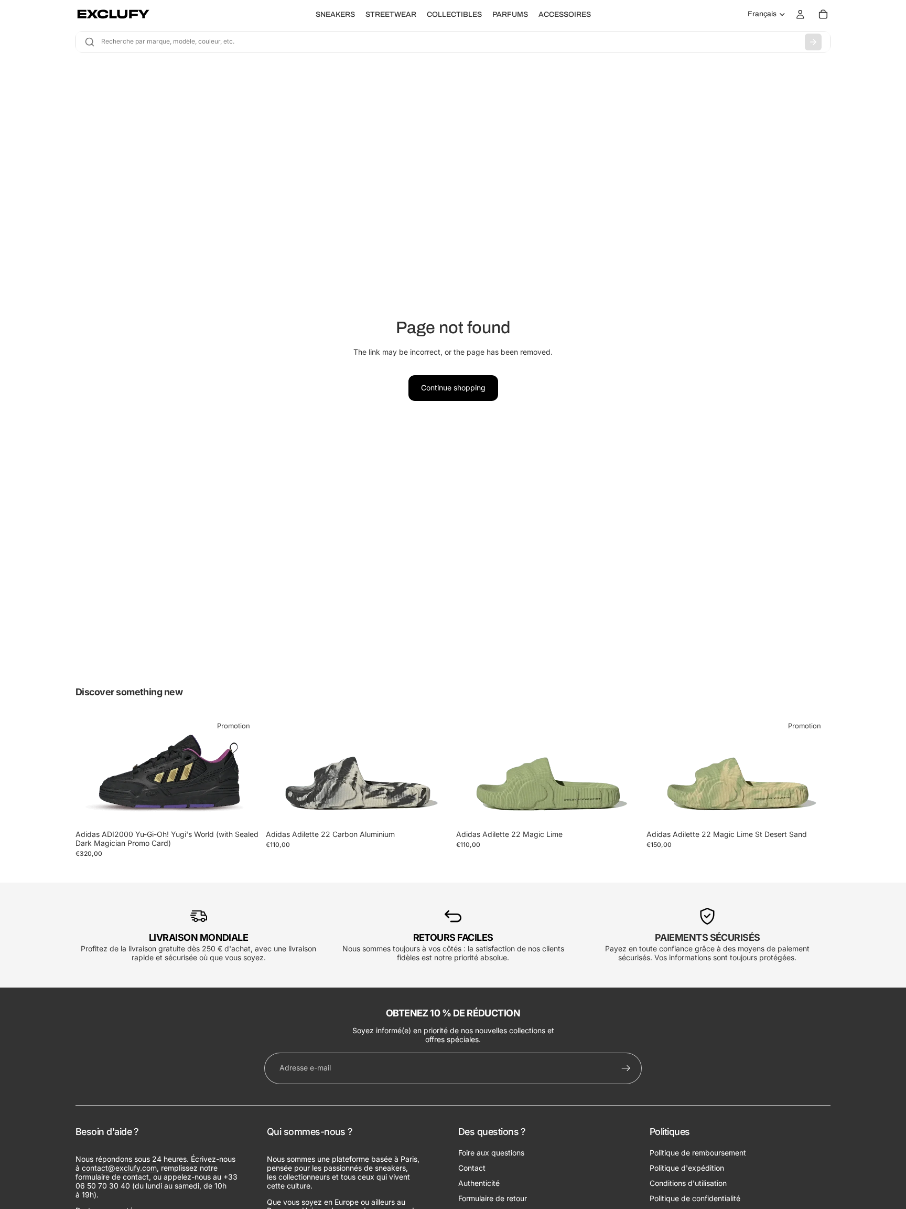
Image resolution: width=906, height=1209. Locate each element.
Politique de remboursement (698, 1152)
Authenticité (479, 1183)
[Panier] (823, 14)
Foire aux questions (491, 1152)
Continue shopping (453, 387)
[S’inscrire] (626, 1068)
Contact (472, 1167)
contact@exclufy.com (119, 1167)
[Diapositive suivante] (244, 770)
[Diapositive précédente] (91, 770)
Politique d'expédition (687, 1167)
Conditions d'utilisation (688, 1183)
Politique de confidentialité (695, 1197)
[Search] (813, 42)
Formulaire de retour (492, 1197)
